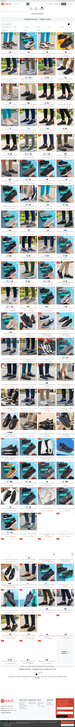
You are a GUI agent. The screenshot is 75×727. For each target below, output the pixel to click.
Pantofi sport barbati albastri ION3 (10, 257)
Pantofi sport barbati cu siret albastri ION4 (28, 257)
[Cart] (63, 4)
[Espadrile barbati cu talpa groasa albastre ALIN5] (46, 660)
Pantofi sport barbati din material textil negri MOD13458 (47, 434)
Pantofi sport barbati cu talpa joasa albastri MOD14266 (46, 534)
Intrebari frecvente (22, 708)
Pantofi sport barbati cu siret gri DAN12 (10, 104)
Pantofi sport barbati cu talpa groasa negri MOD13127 (65, 585)
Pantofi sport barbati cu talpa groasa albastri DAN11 (47, 585)
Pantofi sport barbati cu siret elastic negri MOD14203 (9, 409)
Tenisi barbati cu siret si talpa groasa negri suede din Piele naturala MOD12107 (9, 585)
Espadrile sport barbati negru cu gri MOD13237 (28, 457)
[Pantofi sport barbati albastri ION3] (63, 128)
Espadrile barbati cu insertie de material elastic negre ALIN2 (65, 636)
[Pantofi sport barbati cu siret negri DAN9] (47, 77)
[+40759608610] (4, 0)
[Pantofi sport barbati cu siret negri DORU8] (10, 507)
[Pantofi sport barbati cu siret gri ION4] (9, 154)
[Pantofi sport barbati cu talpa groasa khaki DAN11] (28, 583)
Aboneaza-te (62, 716)
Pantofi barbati (18, 676)
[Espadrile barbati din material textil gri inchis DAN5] (27, 179)
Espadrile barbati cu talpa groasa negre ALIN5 (47, 661)
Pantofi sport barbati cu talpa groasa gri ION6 (10, 231)
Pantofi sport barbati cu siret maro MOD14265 (65, 533)
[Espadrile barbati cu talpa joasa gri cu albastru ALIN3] (64, 154)
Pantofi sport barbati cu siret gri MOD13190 (28, 384)
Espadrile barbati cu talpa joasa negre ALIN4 (47, 610)
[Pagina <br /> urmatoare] (73, 24)
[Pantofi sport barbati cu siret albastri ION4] (8, 154)
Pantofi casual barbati (36, 676)
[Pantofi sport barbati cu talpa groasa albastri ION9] (10, 128)
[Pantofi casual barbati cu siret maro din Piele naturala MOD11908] (9, 432)
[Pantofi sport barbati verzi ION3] (67, 128)
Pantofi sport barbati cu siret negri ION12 (65, 53)
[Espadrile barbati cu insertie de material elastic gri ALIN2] (46, 634)
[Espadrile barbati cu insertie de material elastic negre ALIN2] (47, 634)
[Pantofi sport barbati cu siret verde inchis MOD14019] (28, 660)
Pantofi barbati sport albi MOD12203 (46, 508)
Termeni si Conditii (31, 702)
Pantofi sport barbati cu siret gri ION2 (46, 231)
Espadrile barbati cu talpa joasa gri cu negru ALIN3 (65, 156)
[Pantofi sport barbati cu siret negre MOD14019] (27, 660)
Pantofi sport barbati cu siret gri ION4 (46, 257)
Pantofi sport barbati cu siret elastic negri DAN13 (28, 104)
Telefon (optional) (61, 710)
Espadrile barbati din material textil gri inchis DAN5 (28, 181)
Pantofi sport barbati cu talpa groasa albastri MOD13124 (65, 409)
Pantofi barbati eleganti (26, 676)
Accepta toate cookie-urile (67, 722)
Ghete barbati (51, 676)
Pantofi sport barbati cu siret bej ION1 (9, 333)
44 (11, 50)
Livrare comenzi (22, 702)
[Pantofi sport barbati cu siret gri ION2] (46, 128)
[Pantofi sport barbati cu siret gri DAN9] (46, 77)
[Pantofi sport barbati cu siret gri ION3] (64, 128)
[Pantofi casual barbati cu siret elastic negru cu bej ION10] (11, 481)
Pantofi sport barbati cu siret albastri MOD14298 (28, 533)
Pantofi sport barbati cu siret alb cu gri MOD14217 (9, 559)
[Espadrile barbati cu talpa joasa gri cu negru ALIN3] (65, 154)
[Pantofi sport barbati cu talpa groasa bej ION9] (9, 128)
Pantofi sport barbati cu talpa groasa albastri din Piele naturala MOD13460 (9, 458)
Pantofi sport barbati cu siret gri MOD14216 (28, 433)
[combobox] (59, 713)
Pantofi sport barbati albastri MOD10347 (28, 610)
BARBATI (36, 9)
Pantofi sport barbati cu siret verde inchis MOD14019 (28, 662)
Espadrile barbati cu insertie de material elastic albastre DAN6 (65, 283)
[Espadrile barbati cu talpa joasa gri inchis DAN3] (27, 77)
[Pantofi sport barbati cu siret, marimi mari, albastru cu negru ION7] (64, 230)
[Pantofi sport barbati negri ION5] (30, 154)
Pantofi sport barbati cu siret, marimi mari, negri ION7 (65, 232)
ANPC (39, 704)
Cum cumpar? (49, 702)
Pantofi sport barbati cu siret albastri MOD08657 (65, 457)
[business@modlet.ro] (2, 0)
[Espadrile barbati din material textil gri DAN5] (28, 179)
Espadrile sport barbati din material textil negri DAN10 (47, 181)
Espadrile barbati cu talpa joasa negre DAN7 (10, 206)
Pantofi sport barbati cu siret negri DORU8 (9, 508)
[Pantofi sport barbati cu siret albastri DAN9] (45, 77)
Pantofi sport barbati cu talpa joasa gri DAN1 (28, 231)
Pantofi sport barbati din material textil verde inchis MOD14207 (65, 385)
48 (11, 76)
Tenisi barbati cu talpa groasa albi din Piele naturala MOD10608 (46, 458)
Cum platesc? (49, 703)
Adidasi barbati (11, 676)
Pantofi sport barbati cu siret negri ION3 (65, 129)
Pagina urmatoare (64, 652)
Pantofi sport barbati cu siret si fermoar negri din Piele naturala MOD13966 (46, 560)
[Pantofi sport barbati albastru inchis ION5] (25, 154)
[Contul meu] (57, 4)
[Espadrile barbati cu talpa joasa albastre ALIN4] (46, 609)
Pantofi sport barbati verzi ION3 (28, 282)
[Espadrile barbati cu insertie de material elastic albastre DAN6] (63, 256)
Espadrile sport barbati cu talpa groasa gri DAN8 (65, 508)
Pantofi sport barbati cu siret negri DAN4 (28, 635)
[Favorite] (49, 4)
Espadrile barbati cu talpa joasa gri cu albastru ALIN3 (10, 181)
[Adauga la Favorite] (17, 34)
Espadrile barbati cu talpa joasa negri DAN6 (9, 661)
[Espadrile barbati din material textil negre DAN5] (30, 179)
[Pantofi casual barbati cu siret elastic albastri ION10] (7, 481)
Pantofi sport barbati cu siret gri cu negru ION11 (28, 53)
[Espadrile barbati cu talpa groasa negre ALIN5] (47, 660)
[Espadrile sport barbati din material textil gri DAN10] (46, 179)
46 (8, 76)
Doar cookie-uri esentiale (67, 724)
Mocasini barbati (44, 676)
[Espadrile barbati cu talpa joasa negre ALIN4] (47, 609)
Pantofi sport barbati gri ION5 (28, 155)
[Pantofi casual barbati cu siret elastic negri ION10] (10, 481)
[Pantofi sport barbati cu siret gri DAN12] (64, 77)
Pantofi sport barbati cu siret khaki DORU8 (28, 559)
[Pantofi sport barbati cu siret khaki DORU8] (9, 507)
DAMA (31, 9)
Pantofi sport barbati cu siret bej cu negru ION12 (46, 53)
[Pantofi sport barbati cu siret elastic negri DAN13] (28, 103)
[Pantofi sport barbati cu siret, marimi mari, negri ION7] (65, 230)
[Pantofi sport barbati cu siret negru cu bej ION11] (10, 41)
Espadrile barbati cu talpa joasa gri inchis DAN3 (9, 533)
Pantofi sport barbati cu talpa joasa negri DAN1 (10, 635)
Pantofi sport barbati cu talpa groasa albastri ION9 (28, 130)
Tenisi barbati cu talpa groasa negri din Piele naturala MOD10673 (10, 434)
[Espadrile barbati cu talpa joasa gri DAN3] (28, 77)
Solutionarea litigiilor (41, 706)
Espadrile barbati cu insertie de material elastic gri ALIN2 (46, 636)
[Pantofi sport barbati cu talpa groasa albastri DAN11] (27, 583)
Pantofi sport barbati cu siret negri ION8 (65, 104)
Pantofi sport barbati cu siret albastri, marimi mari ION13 (10, 79)
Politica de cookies (50, 722)
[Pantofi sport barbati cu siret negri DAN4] (28, 634)
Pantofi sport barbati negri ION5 (46, 155)
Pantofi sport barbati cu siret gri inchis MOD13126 (28, 408)
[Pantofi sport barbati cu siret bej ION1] (63, 179)
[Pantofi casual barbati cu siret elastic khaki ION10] (10, 470)
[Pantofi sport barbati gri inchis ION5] (26, 154)
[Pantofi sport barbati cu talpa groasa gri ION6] (8, 230)
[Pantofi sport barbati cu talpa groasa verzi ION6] (11, 230)
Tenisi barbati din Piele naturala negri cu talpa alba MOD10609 (65, 334)
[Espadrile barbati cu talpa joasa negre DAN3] (30, 77)
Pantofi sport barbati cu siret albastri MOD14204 (9, 384)
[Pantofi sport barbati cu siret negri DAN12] (65, 77)
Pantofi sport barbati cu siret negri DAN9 (47, 104)
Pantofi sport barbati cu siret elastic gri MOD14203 (47, 409)
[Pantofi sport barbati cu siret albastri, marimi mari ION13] (10, 66)
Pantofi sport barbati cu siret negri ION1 (65, 180)
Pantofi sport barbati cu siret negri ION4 (10, 155)
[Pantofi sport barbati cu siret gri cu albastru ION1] (65, 179)
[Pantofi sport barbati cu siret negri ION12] (47, 52)
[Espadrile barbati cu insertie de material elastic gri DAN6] (65, 256)
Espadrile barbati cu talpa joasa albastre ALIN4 (65, 610)
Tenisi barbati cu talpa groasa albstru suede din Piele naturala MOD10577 (46, 334)
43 (10, 50)
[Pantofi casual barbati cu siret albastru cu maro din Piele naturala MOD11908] (7, 432)
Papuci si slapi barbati (59, 676)
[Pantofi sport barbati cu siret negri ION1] (66, 179)
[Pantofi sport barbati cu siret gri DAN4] (27, 634)
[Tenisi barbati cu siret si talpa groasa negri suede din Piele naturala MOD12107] (9, 583)
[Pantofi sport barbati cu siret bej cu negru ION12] (47, 41)
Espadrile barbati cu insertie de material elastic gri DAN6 (65, 258)
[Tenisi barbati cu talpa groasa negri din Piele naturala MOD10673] (11, 432)
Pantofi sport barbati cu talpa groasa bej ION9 (10, 129)
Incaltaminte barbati (15, 11)
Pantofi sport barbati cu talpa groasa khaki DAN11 (28, 584)
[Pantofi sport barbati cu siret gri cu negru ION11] (9, 52)
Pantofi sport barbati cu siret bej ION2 (46, 206)
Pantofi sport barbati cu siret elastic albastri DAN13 (46, 385)
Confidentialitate (41, 703)
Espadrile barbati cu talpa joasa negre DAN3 (65, 206)
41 (7, 50)
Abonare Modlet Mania (23, 706)
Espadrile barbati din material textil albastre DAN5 (28, 509)
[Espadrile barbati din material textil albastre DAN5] (26, 179)
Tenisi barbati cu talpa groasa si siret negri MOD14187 (28, 334)
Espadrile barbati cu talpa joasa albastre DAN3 (28, 206)
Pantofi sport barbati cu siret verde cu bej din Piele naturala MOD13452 (65, 560)
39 (27, 330)
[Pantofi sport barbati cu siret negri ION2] (47, 128)
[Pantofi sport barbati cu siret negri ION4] (11, 154)
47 (9, 76)
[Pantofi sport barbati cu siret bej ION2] (45, 128)
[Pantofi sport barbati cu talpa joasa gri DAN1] (27, 230)
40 (6, 50)
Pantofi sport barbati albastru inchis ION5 (10, 282)
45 (12, 50)
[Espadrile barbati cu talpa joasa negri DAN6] (66, 256)
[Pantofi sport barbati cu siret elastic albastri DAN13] (27, 103)
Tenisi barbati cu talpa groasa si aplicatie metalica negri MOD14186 (65, 434)
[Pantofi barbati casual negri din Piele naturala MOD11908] (10, 432)
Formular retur (22, 703)
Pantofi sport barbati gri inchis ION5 (46, 282)
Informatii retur (22, 704)
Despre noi (40, 702)
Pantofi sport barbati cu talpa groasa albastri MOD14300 (28, 359)
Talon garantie (22, 707)
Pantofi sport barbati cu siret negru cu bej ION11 (9, 53)
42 (9, 50)
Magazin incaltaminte (5, 11)
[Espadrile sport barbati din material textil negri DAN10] (47, 179)
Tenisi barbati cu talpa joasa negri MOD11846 (10, 610)
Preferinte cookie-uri (6, 724)
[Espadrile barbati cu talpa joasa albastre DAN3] (26, 77)
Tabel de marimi (50, 704)
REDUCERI (42, 9)
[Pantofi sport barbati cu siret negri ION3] (65, 128)
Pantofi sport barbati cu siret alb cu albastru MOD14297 (46, 359)
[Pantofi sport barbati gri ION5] (28, 154)
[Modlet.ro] (6, 3)
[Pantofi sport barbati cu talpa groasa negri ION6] (9, 230)
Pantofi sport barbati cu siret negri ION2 (47, 129)
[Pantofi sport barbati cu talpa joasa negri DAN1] (28, 230)
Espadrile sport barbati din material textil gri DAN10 (46, 484)
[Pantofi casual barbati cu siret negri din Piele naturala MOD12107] (10, 583)
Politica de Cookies (32, 703)
